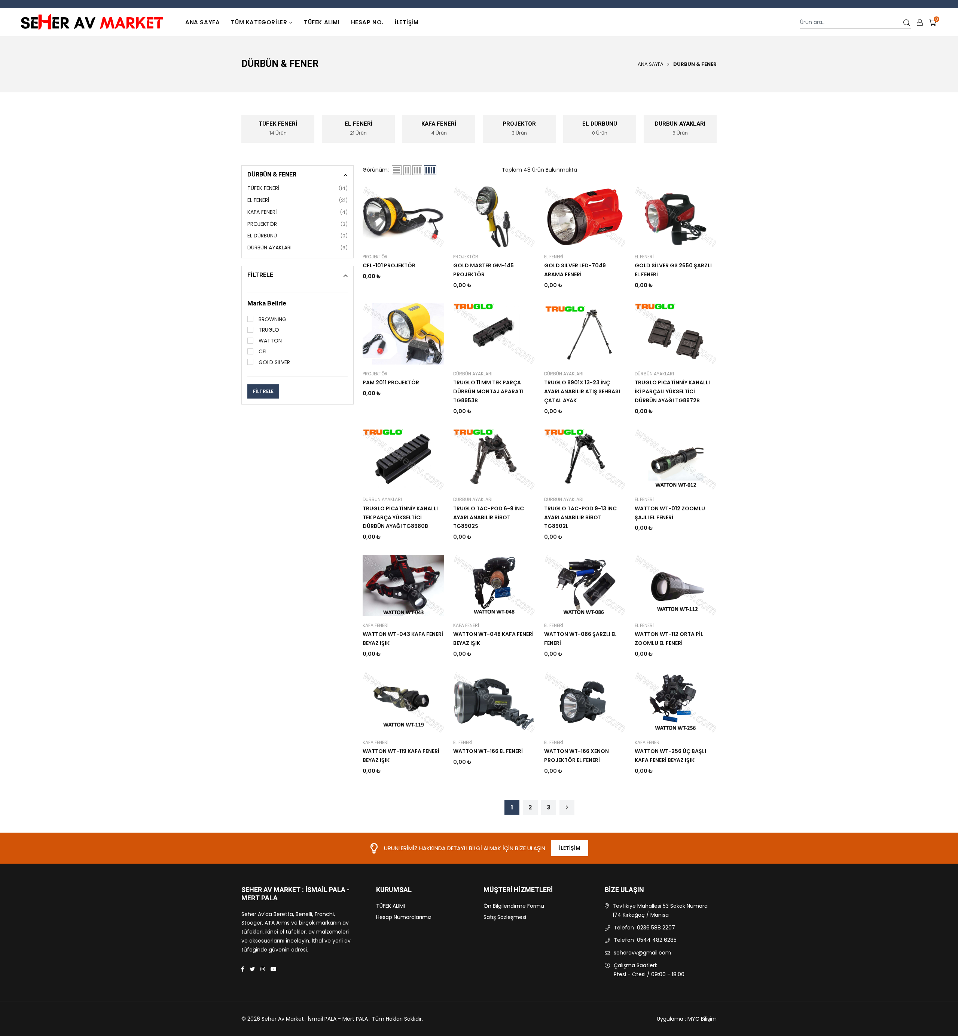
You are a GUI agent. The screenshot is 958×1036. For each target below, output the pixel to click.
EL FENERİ (297, 200)
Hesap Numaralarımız (403, 917)
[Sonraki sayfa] (566, 807)
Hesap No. (367, 22)
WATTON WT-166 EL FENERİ (488, 751)
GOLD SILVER (273, 362)
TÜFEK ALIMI (322, 22)
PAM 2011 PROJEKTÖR (391, 382)
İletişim (407, 22)
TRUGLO (268, 329)
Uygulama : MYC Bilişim (687, 1019)
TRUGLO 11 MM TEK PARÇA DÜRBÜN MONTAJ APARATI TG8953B (488, 391)
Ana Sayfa (202, 22)
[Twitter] (252, 969)
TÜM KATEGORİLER (259, 22)
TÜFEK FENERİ (297, 188)
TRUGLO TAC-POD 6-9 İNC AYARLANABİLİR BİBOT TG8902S (488, 517)
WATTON (269, 340)
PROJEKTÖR (297, 224)
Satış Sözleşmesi (504, 917)
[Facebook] (242, 969)
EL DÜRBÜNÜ (297, 235)
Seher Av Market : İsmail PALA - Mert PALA (295, 894)
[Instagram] (262, 969)
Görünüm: (376, 169)
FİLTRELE (263, 391)
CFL (262, 351)
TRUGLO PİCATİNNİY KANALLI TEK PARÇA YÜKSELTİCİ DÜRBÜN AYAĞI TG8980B (400, 517)
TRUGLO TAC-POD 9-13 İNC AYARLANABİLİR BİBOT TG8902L (580, 517)
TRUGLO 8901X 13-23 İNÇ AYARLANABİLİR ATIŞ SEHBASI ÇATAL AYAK (582, 391)
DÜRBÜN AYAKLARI (297, 247)
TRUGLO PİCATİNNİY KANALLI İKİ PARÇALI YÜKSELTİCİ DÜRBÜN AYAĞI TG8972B (672, 391)
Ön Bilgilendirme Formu (513, 906)
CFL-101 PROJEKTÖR (389, 265)
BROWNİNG (271, 319)
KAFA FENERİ (297, 212)
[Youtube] (274, 969)
